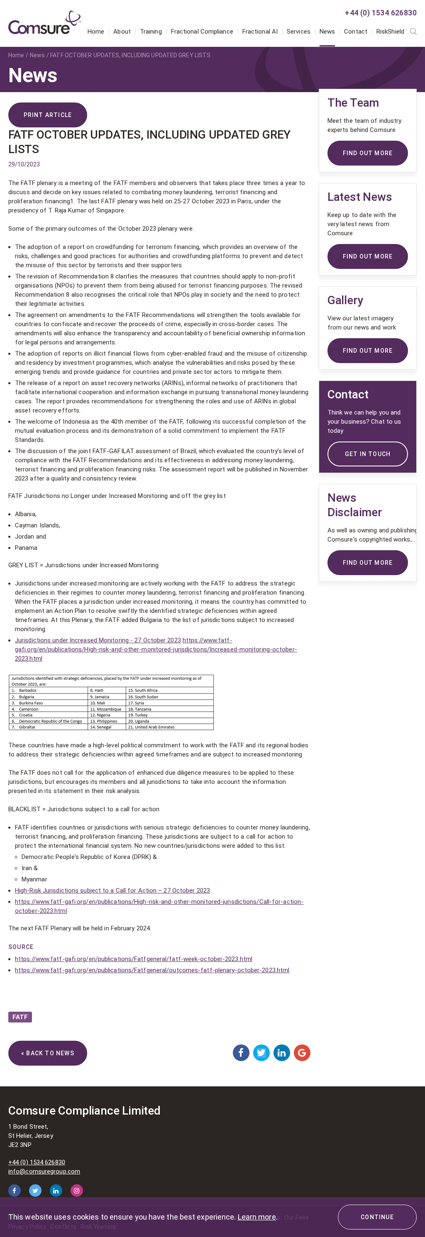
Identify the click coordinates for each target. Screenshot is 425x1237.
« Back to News (47, 1053)
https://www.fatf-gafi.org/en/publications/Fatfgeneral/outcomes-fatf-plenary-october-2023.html (152, 970)
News (327, 31)
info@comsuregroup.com (44, 1171)
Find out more (368, 562)
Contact (355, 31)
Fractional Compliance (202, 31)
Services (298, 31)
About (122, 31)
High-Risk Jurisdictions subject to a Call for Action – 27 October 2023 (112, 890)
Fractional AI (260, 31)
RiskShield (390, 31)
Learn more (257, 1217)
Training (151, 31)
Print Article (48, 115)
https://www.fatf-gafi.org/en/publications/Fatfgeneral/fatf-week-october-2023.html (133, 959)
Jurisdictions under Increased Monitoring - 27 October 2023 (98, 640)
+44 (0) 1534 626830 (381, 12)
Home (96, 31)
